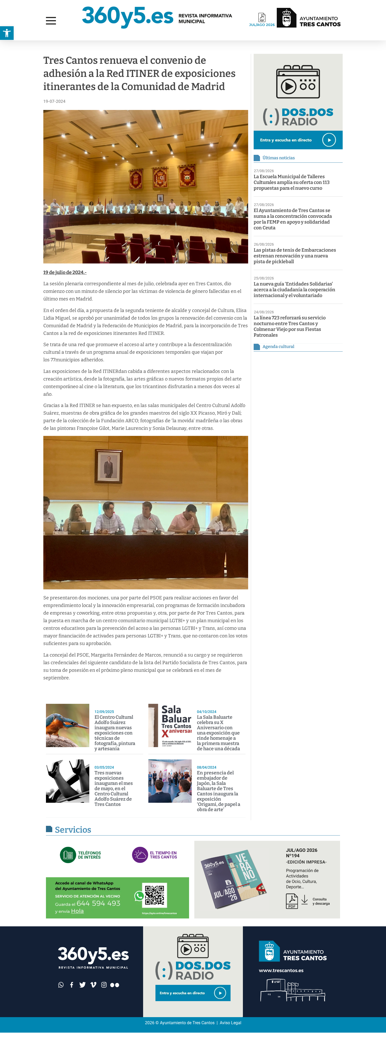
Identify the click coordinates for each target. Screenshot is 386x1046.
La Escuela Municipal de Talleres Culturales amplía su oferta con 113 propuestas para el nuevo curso (292, 182)
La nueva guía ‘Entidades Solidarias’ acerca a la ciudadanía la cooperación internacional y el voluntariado (294, 289)
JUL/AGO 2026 (262, 25)
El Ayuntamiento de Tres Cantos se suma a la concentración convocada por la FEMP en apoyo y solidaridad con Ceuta (293, 219)
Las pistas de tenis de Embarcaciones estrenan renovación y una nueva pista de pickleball (295, 256)
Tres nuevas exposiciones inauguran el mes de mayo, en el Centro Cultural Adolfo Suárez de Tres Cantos (114, 788)
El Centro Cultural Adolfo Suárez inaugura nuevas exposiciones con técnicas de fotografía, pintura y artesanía (115, 733)
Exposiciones (25, 45)
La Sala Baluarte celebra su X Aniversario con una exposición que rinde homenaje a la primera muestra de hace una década (218, 733)
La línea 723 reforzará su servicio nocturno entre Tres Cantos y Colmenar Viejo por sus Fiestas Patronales (290, 326)
